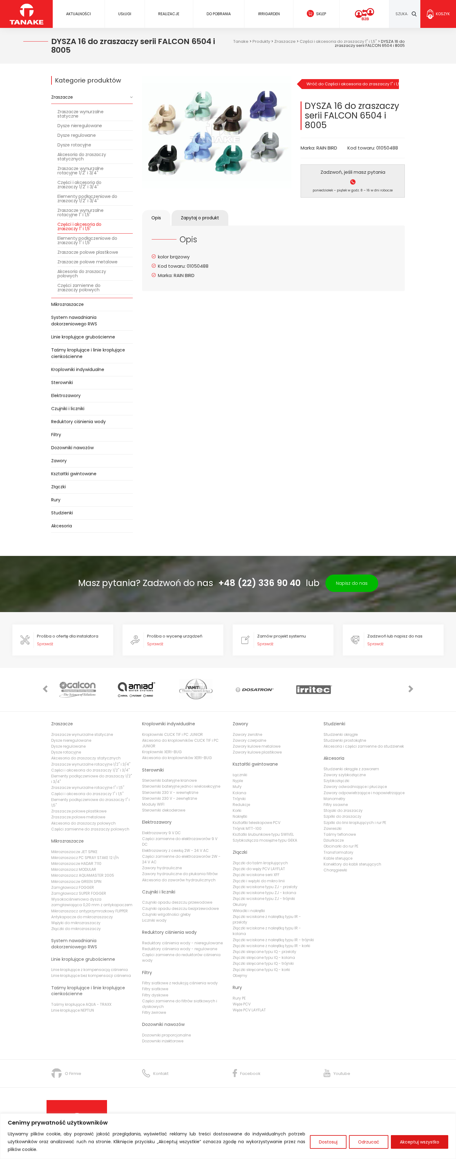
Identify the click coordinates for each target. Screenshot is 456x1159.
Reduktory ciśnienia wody (78, 421)
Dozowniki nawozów (72, 448)
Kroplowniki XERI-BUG (162, 751)
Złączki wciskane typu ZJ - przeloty (265, 886)
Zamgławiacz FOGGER (72, 887)
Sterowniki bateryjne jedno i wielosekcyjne (181, 786)
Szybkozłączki (336, 780)
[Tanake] (26, 14)
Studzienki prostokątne (345, 740)
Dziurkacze (334, 840)
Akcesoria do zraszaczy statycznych (81, 156)
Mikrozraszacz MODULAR (73, 869)
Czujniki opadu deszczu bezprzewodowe (180, 908)
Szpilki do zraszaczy (342, 816)
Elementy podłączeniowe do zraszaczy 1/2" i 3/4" (87, 198)
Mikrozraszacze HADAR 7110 (76, 863)
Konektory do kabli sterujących (352, 864)
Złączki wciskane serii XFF (256, 874)
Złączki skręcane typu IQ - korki (261, 969)
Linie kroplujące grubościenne (83, 337)
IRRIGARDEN (269, 13)
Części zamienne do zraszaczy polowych (78, 287)
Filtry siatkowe (155, 988)
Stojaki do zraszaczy (343, 810)
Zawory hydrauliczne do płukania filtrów (180, 873)
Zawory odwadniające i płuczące (355, 786)
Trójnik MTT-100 (247, 828)
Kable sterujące (338, 858)
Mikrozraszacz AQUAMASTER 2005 (82, 875)
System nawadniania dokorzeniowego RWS (74, 320)
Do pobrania (219, 13)
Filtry (56, 435)
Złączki (58, 487)
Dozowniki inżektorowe (162, 1041)
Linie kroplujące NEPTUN (72, 1010)
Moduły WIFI (153, 804)
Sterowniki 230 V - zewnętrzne (169, 798)
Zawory (59, 461)
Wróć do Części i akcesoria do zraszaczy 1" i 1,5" (352, 84)
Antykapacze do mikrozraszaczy (82, 917)
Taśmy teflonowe (340, 834)
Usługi (124, 13)
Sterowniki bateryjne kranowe (169, 780)
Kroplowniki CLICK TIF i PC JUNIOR (172, 734)
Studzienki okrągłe (341, 734)
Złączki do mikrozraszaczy (76, 928)
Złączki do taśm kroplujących (260, 863)
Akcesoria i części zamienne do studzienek (364, 746)
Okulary (240, 904)
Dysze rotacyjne (74, 145)
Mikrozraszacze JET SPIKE (74, 851)
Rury (55, 500)
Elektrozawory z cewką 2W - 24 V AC (175, 850)
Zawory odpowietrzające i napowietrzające (364, 792)
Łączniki (240, 774)
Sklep (321, 13)
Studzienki (62, 513)
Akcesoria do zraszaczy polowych (81, 273)
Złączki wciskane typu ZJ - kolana (264, 892)
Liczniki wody (154, 920)
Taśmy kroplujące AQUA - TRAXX (81, 1004)
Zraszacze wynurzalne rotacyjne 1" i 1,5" (80, 212)
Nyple (238, 780)
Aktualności (78, 13)
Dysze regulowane (76, 135)
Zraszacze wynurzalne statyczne (80, 114)
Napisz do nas (352, 583)
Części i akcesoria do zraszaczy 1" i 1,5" (79, 226)
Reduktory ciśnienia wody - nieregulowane (182, 943)
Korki (237, 810)
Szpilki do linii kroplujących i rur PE (355, 822)
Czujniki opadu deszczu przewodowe (177, 902)
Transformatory (338, 852)
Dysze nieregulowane (79, 126)
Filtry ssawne (336, 804)
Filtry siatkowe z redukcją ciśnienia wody (180, 983)
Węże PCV (242, 1004)
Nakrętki (240, 816)
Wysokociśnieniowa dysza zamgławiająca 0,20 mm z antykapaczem (91, 902)
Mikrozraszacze (67, 304)
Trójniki (239, 798)
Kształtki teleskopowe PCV (256, 822)
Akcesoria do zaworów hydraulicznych (179, 880)
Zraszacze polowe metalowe (87, 262)
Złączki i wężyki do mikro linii (259, 881)
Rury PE (239, 998)
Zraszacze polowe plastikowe (87, 252)
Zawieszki (333, 828)
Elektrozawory (66, 395)
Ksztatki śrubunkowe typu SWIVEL (263, 834)
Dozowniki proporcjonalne (166, 1035)
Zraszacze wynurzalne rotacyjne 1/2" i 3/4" (80, 170)
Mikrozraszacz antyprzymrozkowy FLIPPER (89, 911)
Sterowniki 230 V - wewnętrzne (170, 792)
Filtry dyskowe (155, 995)
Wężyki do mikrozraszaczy (76, 922)
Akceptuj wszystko (419, 1142)
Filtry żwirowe (154, 1012)
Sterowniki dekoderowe (163, 810)
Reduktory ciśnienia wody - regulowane (179, 948)
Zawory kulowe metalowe (256, 746)
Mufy (237, 786)
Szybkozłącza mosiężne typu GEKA (265, 840)
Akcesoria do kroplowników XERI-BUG (177, 757)
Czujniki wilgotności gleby (166, 914)
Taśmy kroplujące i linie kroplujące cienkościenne (88, 353)
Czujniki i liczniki (67, 408)
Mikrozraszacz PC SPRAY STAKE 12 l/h (85, 857)
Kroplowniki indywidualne (77, 369)
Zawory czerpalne (249, 740)
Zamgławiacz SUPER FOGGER (78, 893)
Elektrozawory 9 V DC (161, 832)
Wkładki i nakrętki (249, 910)
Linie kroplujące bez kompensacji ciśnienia (91, 975)
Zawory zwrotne (247, 734)
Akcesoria (61, 526)
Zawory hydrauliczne (162, 867)
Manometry (334, 798)
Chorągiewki (335, 870)
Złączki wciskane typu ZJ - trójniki (264, 898)
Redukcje (241, 804)
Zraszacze (62, 97)
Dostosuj (328, 1142)
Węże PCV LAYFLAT (249, 1010)
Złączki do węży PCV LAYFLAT (259, 868)
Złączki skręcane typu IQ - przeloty (264, 951)
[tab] (156, 218)
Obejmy (240, 975)
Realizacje (168, 13)
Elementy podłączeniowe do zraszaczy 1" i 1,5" (87, 240)
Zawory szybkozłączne (345, 774)
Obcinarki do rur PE (341, 846)
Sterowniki (62, 382)
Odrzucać (368, 1142)
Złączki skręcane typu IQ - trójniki (263, 963)
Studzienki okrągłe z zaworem (351, 769)
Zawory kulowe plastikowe (257, 752)
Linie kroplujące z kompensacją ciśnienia (89, 969)
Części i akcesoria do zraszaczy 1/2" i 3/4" (79, 184)
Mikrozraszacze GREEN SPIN (76, 881)
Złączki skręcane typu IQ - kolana (264, 957)
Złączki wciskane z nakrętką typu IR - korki (271, 945)
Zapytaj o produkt (200, 218)
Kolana (239, 792)
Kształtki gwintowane (73, 474)
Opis (156, 218)
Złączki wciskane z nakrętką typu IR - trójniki (273, 939)
